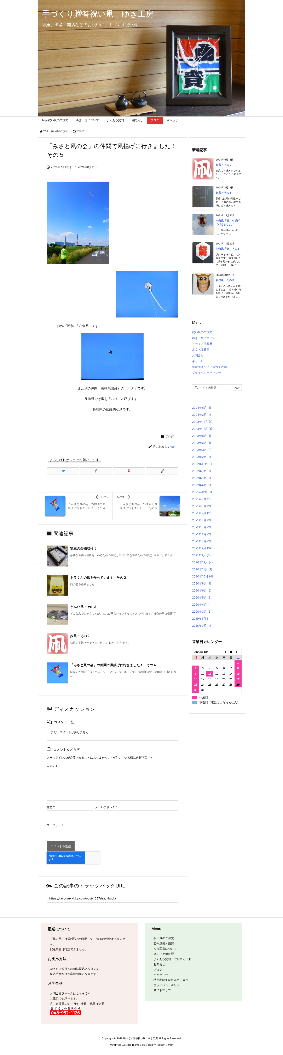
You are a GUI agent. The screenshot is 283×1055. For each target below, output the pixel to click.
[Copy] (162, 470)
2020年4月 (202, 604)
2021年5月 (201, 527)
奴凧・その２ (80, 636)
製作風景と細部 (164, 943)
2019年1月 (201, 618)
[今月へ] (231, 652)
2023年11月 (202, 428)
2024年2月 (201, 414)
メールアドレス (106, 807)
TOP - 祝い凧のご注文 (55, 131)
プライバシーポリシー (206, 372)
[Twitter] (63, 470)
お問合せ (198, 355)
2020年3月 (202, 611)
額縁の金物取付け (83, 548)
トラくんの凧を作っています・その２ (98, 577)
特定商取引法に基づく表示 (209, 367)
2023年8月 (201, 435)
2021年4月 (201, 534)
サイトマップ (162, 990)
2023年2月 (201, 457)
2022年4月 (201, 485)
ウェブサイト (55, 825)
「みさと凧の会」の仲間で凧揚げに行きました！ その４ (113, 665)
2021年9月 (201, 499)
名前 (51, 807)
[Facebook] (96, 470)
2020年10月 (202, 576)
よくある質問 (200, 349)
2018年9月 (201, 625)
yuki (173, 447)
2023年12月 (202, 421)
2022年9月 (201, 471)
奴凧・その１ (224, 192)
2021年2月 (201, 548)
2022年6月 (201, 478)
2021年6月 (201, 520)
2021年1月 (201, 555)
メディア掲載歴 (202, 343)
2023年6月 (201, 442)
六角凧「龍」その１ (228, 248)
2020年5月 (202, 597)
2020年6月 (201, 590)
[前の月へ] (223, 652)
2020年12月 (202, 562)
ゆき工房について (203, 338)
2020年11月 (202, 569)
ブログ (80, 131)
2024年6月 (201, 407)
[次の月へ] (238, 652)
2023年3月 (201, 449)
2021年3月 (201, 541)
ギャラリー (199, 361)
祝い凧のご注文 (202, 332)
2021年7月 (201, 513)
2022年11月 (202, 464)
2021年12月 (202, 492)
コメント (52, 765)
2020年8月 (201, 583)
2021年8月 (201, 506)
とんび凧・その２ (83, 607)
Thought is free (164, 1044)
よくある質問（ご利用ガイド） (174, 959)
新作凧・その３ (225, 280)
